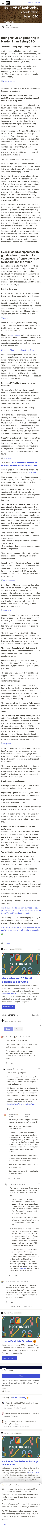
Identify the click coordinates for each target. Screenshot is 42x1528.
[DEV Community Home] (7, 3)
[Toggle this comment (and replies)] (2, 1040)
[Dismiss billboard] (39, 1484)
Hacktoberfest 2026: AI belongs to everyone (17, 980)
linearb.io (23, 1268)
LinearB (9, 26)
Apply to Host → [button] (9, 1358)
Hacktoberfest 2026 (10, 994)
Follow (21, 1376)
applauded (15, 335)
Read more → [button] (8, 1007)
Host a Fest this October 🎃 (19, 1341)
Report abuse (28, 1306)
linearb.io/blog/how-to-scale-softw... (20, 1104)
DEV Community (19, 1398)
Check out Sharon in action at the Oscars (18, 350)
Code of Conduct (15, 1306)
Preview (19, 1029)
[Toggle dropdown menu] (39, 949)
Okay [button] (5, 1524)
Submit (8, 1029)
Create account (34, 3)
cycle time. (32, 472)
